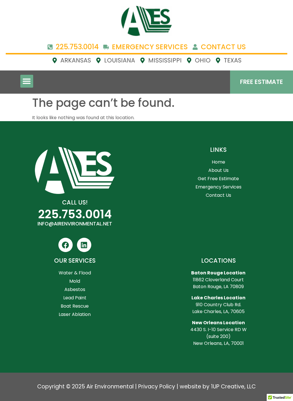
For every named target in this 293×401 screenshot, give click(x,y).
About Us (218, 170)
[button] (26, 81)
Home (218, 162)
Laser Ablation (75, 314)
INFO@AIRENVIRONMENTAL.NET (74, 223)
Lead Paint (74, 297)
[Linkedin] (84, 245)
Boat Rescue (75, 306)
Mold (74, 281)
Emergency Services (218, 187)
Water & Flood (75, 273)
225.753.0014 (75, 214)
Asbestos (74, 289)
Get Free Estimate (218, 178)
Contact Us (218, 195)
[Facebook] (65, 245)
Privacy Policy (156, 386)
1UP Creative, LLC (233, 386)
